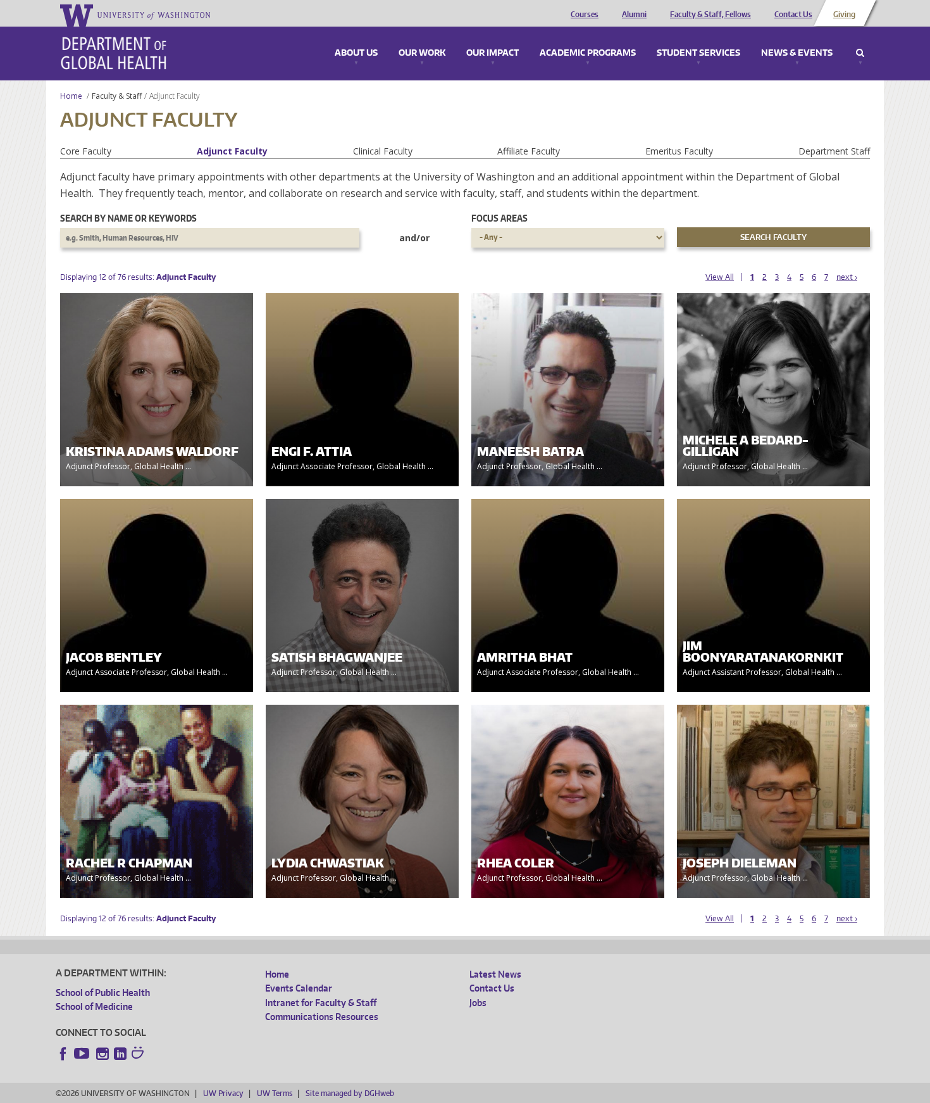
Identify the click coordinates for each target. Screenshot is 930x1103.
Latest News (495, 974)
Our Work (422, 53)
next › (846, 277)
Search (860, 53)
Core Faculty (85, 151)
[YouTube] (82, 1053)
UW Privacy (223, 1093)
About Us (356, 53)
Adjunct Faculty (232, 151)
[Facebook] (63, 1053)
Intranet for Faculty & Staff (320, 1002)
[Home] (113, 53)
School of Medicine (94, 1006)
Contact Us (793, 14)
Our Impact (492, 53)
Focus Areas (499, 218)
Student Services (698, 53)
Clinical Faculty (382, 151)
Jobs (478, 1002)
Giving (844, 14)
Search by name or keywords (128, 218)
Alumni (634, 14)
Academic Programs (588, 53)
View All (719, 277)
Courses (584, 14)
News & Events (797, 53)
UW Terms (274, 1093)
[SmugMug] (139, 1054)
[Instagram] (102, 1053)
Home (71, 96)
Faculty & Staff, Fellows (710, 14)
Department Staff (834, 151)
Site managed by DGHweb (350, 1093)
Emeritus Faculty (679, 151)
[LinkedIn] (120, 1053)
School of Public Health (103, 992)
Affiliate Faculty (528, 151)
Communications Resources (321, 1016)
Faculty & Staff (117, 96)
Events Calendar (298, 988)
